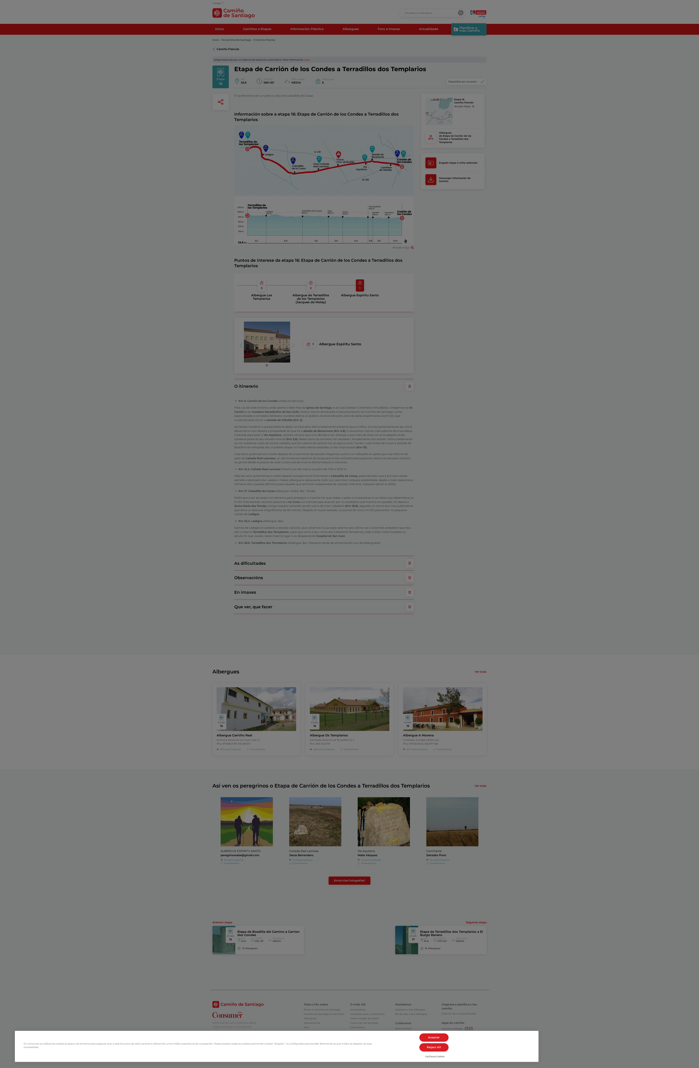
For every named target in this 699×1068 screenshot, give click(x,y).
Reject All (434, 1047)
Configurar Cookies (435, 1056)
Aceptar (434, 1037)
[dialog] (277, 1046)
